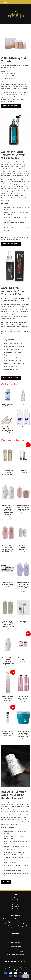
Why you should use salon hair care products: (15, 919)
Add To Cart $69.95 (11, 106)
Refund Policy (15, 904)
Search (15, 897)
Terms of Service (15, 906)
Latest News (15, 916)
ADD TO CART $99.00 (11, 244)
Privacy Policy (15, 899)
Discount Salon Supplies (18, 968)
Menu (5, 2)
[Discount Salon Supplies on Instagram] (15, 937)
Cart (28, 2)
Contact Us (15, 911)
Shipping (15, 902)
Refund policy (15, 908)
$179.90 (6, 882)
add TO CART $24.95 (11, 378)
